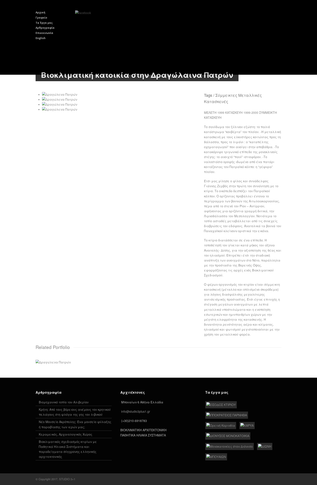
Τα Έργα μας (44, 23)
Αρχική (40, 12)
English (41, 38)
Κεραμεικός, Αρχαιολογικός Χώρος (65, 434)
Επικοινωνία (44, 33)
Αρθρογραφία (45, 28)
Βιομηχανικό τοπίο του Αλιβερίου (64, 402)
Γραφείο (41, 17)
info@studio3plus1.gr (135, 411)
